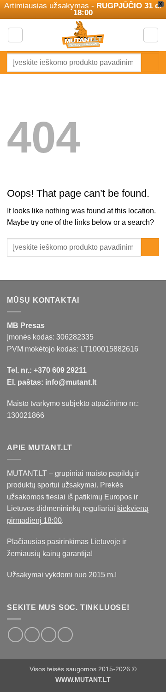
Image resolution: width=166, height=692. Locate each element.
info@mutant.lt (70, 382)
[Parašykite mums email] (48, 634)
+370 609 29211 (60, 370)
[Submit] (150, 62)
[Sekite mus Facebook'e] (15, 634)
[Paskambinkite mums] (65, 634)
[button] (15, 35)
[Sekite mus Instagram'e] (32, 634)
